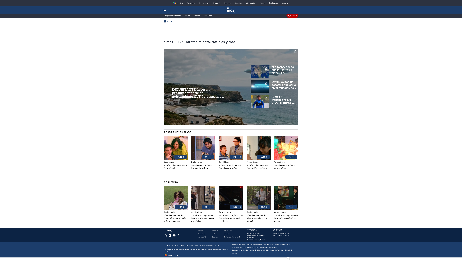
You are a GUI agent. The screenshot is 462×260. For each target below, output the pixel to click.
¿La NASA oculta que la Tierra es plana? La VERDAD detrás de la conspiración (284, 70)
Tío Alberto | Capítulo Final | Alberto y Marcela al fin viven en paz (175, 218)
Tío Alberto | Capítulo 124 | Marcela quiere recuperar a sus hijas (203, 218)
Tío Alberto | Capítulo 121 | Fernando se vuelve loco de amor (286, 218)
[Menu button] (173, 10)
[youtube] (174, 236)
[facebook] (178, 236)
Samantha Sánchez (281, 212)
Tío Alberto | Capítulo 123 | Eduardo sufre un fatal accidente (231, 218)
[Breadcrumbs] (166, 21)
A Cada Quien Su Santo (177, 132)
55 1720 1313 (277, 235)
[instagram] (170, 236)
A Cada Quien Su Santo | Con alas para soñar (230, 166)
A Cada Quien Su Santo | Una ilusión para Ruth (258, 166)
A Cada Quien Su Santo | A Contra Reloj (175, 166)
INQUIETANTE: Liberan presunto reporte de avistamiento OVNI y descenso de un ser (196, 93)
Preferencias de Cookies (254, 244)
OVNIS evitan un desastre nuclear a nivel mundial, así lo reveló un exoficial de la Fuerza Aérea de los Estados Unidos (284, 84)
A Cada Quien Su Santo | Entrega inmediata (202, 166)
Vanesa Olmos (252, 162)
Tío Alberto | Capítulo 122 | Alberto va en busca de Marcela (258, 218)
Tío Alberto (171, 182)
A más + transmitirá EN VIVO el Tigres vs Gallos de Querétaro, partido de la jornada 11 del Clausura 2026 (284, 99)
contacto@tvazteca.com (281, 233)
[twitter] (166, 236)
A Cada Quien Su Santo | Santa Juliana (285, 166)
